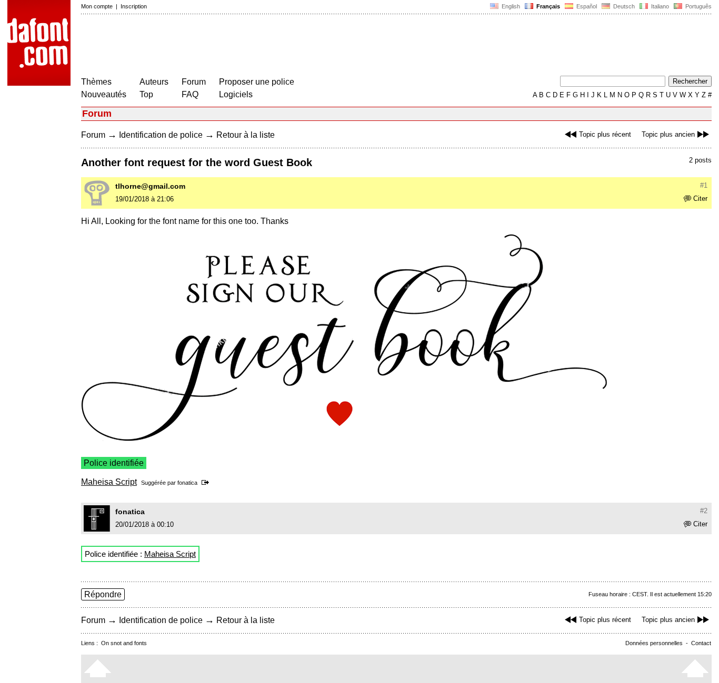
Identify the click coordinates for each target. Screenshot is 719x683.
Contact (701, 643)
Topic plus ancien (668, 134)
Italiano (659, 6)
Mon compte (97, 6)
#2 (703, 511)
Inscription (134, 6)
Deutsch (623, 6)
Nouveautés (103, 94)
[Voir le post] (207, 483)
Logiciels (236, 94)
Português (697, 6)
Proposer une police (256, 81)
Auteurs (153, 81)
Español (585, 6)
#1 (703, 185)
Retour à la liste (245, 134)
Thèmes (96, 81)
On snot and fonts (124, 643)
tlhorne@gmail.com (150, 186)
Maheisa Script (109, 481)
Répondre (103, 594)
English (510, 6)
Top (146, 94)
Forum (194, 81)
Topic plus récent (605, 134)
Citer (700, 198)
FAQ (190, 94)
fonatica (187, 483)
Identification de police (161, 134)
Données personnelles (654, 643)
